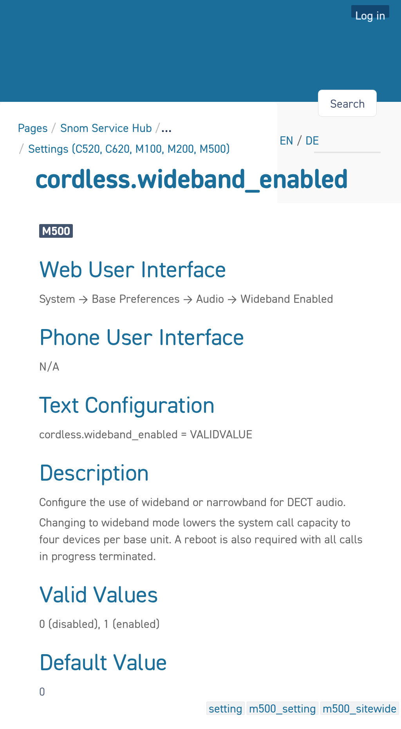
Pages (33, 128)
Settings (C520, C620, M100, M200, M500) (129, 148)
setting (225, 708)
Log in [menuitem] (370, 13)
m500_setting (282, 708)
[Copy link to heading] (228, 270)
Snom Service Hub (106, 128)
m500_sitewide (360, 708)
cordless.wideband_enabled (191, 178)
